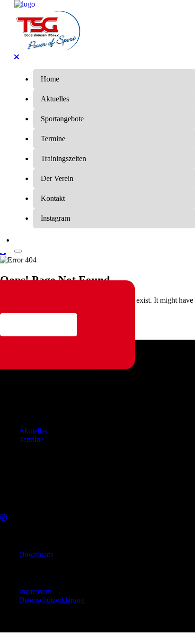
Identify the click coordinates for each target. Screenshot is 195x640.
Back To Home (38, 325)
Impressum (35, 591)
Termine (31, 439)
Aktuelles (33, 431)
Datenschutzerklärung (51, 600)
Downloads (36, 554)
